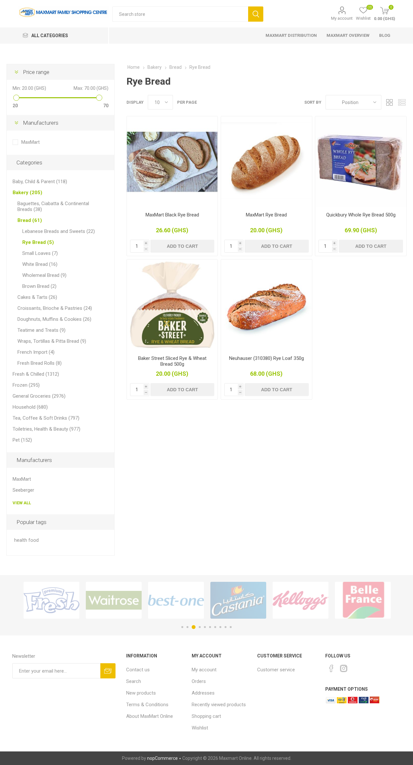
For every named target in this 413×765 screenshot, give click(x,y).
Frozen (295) (26, 385)
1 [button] (182, 627)
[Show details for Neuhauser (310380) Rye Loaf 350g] (266, 304)
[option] (51, 600)
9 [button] (226, 627)
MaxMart (30, 142)
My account (342, 18)
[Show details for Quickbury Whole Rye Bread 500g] (360, 161)
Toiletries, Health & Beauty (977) (46, 429)
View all (22, 502)
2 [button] (187, 627)
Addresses (203, 693)
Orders (199, 681)
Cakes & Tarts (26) (37, 297)
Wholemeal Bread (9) (44, 275)
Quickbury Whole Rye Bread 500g (361, 215)
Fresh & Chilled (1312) (36, 374)
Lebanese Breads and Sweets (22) (58, 231)
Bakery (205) (27, 192)
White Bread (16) (39, 264)
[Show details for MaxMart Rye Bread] (266, 161)
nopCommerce (162, 758)
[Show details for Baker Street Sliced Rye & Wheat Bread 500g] (172, 304)
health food (26, 540)
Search (255, 14)
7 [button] (215, 627)
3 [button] (194, 627)
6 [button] (210, 627)
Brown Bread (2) (39, 286)
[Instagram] (343, 668)
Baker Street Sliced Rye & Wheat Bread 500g (172, 361)
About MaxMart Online (149, 716)
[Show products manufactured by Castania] (238, 600)
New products (141, 693)
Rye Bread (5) (38, 242)
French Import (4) (36, 352)
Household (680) (30, 407)
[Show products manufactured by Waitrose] (114, 600)
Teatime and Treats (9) (41, 330)
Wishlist (200, 728)
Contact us (138, 670)
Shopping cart (206, 716)
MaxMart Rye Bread (266, 215)
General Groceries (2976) (39, 396)
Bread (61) (29, 220)
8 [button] (220, 627)
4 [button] (200, 627)
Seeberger (23, 490)
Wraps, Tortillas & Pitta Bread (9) (51, 341)
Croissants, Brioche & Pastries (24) (54, 308)
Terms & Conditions (147, 704)
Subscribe (108, 670)
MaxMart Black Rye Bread (172, 215)
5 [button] (205, 627)
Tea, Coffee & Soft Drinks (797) (46, 418)
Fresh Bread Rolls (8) (39, 363)
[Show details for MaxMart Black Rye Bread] (172, 161)
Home (133, 67)
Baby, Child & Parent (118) (40, 181)
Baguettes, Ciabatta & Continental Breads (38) (53, 206)
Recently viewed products (219, 704)
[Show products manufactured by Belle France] (363, 600)
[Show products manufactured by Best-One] (176, 600)
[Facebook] (331, 668)
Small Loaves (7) (40, 253)
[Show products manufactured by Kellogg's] (300, 600)
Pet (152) (22, 440)
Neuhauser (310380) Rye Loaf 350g (266, 358)
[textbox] (180, 14)
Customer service (276, 670)
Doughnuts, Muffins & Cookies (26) (54, 319)
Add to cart (182, 246)
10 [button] (231, 627)
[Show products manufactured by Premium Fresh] (51, 600)
